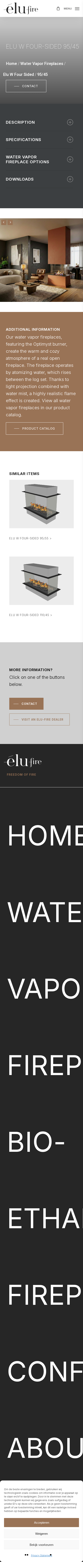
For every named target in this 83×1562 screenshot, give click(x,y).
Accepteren (41, 1522)
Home (11, 63)
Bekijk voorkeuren (41, 1544)
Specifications (23, 139)
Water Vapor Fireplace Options (27, 159)
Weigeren (41, 1533)
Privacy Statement (41, 1555)
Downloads (20, 179)
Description (20, 122)
